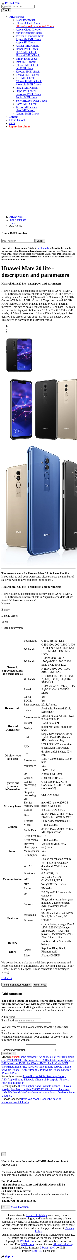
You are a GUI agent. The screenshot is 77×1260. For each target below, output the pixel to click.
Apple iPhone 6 (46, 1066)
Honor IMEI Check (27, 48)
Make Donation (20, 1206)
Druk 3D (37, 1250)
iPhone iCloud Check (28, 23)
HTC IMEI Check (26, 52)
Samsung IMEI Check (28, 94)
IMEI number (43, 248)
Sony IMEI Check (26, 103)
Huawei (13, 223)
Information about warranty (16, 984)
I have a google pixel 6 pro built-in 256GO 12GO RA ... (36, 1087)
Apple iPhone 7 (13, 1069)
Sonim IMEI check (26, 97)
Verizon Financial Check (30, 36)
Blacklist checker (25, 19)
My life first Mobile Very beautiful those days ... (31, 1092)
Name (4, 1016)
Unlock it (6, 978)
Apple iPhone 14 (15, 1082)
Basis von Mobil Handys (35, 1098)
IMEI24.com (12, 2)
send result (8, 1053)
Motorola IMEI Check (28, 84)
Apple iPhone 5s (54, 1069)
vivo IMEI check (25, 110)
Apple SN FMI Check (28, 39)
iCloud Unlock (17, 120)
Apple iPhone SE (17, 1079)
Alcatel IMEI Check (27, 45)
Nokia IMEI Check (27, 87)
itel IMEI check (24, 68)
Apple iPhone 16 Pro (34, 1076)
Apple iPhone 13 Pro (39, 1079)
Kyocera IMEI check (28, 71)
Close (6, 1207)
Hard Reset (40, 984)
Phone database (17, 219)
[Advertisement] (38, 169)
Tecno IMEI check (26, 107)
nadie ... (8, 1095)
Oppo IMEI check (26, 90)
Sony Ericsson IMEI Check (31, 100)
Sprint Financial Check (29, 32)
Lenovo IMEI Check (27, 74)
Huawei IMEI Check (28, 55)
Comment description (13, 1049)
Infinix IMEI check (26, 58)
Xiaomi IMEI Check (27, 113)
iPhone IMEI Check (27, 65)
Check (6, 10)
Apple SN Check (25, 42)
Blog (11, 1066)
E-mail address (9, 1020)
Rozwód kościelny (36, 1215)
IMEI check (27, 1244)
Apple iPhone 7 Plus (33, 1069)
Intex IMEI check (26, 61)
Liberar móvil (47, 1247)
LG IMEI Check (25, 78)
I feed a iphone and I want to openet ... (40, 1085)
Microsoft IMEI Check (29, 81)
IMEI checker (16, 16)
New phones (43, 1056)
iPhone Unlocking (63, 1244)
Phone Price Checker (25, 1066)
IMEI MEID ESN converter (22, 1060)
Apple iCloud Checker (28, 29)
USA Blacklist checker (51, 1060)
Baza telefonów (20, 1102)
